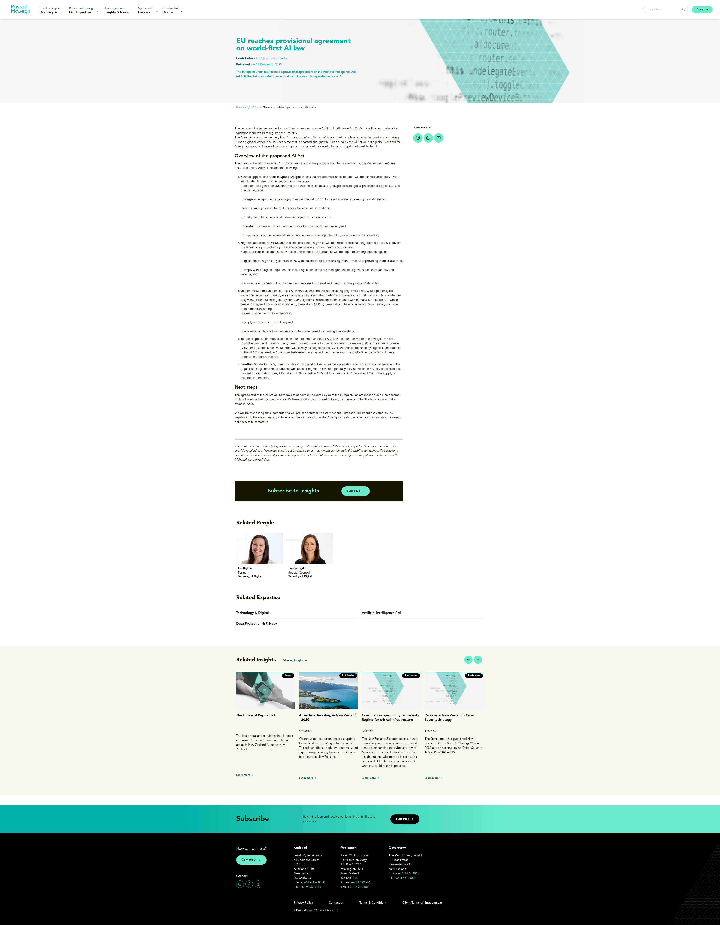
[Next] (478, 660)
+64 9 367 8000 (314, 882)
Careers (145, 10)
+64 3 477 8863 (408, 873)
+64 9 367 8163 (310, 887)
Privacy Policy (303, 902)
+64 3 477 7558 (404, 878)
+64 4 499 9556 (358, 887)
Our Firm (170, 10)
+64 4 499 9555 (361, 882)
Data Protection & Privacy (256, 623)
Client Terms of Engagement (422, 902)
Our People (49, 10)
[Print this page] (428, 138)
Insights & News (116, 10)
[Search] (683, 9)
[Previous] (468, 660)
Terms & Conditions (373, 902)
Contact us (702, 9)
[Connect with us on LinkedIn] (240, 884)
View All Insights (293, 660)
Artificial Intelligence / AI (381, 613)
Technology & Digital (252, 613)
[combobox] (665, 9)
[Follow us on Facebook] (249, 884)
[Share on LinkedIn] (418, 138)
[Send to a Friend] (438, 138)
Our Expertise (81, 10)
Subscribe (353, 491)
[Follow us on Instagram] (258, 884)
